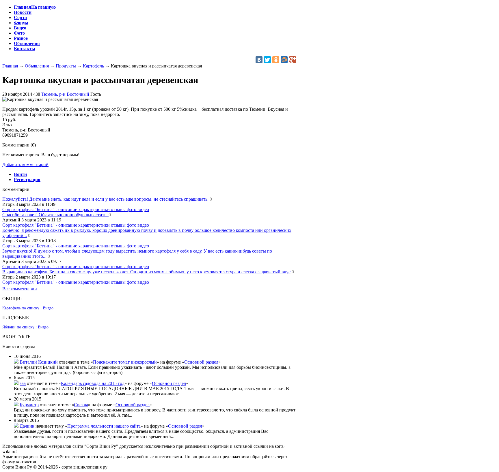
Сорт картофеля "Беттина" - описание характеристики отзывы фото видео (75, 209)
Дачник (27, 426)
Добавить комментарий (25, 164)
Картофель (93, 65)
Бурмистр (29, 404)
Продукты (66, 65)
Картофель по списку (20, 308)
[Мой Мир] (284, 59)
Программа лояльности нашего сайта (104, 426)
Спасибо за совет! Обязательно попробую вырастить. (55, 214)
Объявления (37, 65)
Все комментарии (19, 288)
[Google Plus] (292, 59)
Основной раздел (201, 362)
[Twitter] (267, 59)
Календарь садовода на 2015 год (92, 383)
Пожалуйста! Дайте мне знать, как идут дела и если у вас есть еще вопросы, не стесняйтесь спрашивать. (106, 199)
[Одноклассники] (275, 59)
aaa (23, 383)
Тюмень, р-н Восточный (65, 94)
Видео (48, 308)
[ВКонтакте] (259, 59)
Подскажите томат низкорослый (125, 362)
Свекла (81, 404)
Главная (10, 65)
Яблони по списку (18, 327)
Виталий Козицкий (39, 362)
